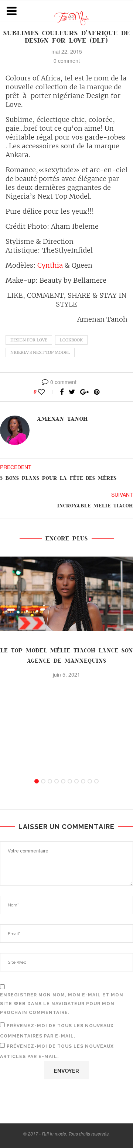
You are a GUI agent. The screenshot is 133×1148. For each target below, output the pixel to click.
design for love (28, 340)
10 (96, 781)
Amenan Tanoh (62, 419)
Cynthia (49, 265)
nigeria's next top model (40, 352)
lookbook (71, 340)
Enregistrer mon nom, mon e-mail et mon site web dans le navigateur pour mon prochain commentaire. (61, 1003)
